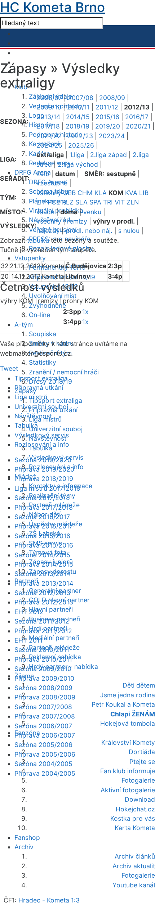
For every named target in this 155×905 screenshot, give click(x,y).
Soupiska (42, 334)
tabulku (38, 240)
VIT (120, 202)
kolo (42, 173)
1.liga (77, 154)
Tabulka (26, 425)
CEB (69, 193)
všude (45, 212)
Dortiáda (142, 752)
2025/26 (81, 145)
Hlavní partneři (51, 609)
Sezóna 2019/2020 (42, 460)
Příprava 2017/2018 (43, 507)
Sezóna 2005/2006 (43, 744)
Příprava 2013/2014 (43, 583)
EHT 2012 (29, 612)
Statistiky (42, 362)
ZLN (133, 202)
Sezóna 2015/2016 (42, 536)
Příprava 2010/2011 (43, 659)
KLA (100, 193)
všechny (48, 193)
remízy (77, 221)
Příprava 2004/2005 (44, 773)
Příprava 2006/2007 (44, 735)
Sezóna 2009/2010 (42, 668)
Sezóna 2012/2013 (42, 592)
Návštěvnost (33, 416)
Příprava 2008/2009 (44, 697)
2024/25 (49, 145)
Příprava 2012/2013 (43, 602)
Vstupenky (30, 258)
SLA (81, 202)
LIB (144, 193)
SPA (95, 202)
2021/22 (48, 136)
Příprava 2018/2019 (43, 478)
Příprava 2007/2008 (44, 716)
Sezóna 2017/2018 (42, 497)
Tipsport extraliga (55, 400)
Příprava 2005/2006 (44, 754)
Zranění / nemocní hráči (64, 372)
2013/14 (48, 117)
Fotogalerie (138, 780)
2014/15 (78, 117)
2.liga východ (78, 164)
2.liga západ (108, 154)
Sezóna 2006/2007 (43, 726)
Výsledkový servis (41, 435)
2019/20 (107, 126)
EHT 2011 (28, 640)
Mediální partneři (54, 637)
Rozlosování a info (41, 444)
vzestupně (51, 183)
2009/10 (48, 107)
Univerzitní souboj (56, 429)
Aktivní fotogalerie (128, 790)
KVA (131, 193)
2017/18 (48, 126)
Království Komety (128, 742)
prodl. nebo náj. (89, 230)
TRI (108, 202)
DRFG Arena (32, 172)
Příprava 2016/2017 (43, 526)
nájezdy (48, 230)
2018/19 (77, 126)
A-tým (23, 324)
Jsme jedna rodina (127, 695)
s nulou (129, 230)
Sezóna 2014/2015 (42, 555)
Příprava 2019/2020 (44, 469)
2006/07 (49, 98)
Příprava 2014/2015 (43, 564)
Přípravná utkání (38, 387)
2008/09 (112, 98)
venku (92, 212)
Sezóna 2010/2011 (41, 649)
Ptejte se (142, 761)
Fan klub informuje (127, 771)
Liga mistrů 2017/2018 (47, 488)
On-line (39, 315)
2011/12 (107, 107)
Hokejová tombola (127, 723)
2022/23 (80, 136)
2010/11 (78, 107)
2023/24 (112, 136)
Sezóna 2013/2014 (42, 573)
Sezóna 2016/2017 (42, 517)
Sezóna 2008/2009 (43, 688)
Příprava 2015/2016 (43, 545)
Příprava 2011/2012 (43, 631)
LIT (41, 202)
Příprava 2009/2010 (44, 678)
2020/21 (138, 126)
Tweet (9, 368)
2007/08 (80, 98)
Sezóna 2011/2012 (41, 621)
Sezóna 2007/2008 (43, 707)
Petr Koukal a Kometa (123, 704)
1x (85, 311)
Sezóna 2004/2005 (43, 763)
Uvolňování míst (52, 296)
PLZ (68, 202)
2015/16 (107, 117)
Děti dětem (139, 685)
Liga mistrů (30, 397)
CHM (85, 193)
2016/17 (137, 117)
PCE (54, 202)
